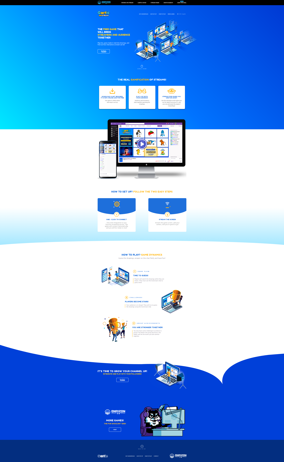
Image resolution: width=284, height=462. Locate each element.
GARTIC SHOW (142, 2)
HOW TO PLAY (162, 14)
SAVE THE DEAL (181, 2)
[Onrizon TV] (178, 456)
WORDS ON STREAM (127, 2)
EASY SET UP (153, 14)
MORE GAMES (171, 14)
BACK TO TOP (142, 448)
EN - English (183, 14)
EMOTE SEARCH (168, 2)
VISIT (115, 429)
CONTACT (156, 456)
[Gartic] (103, 456)
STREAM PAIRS (155, 2)
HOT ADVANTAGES (143, 14)
